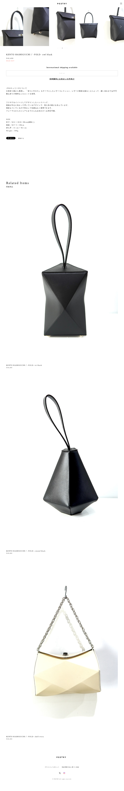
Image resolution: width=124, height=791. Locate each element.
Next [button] (120, 26)
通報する (21, 138)
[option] (36, 26)
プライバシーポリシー (52, 767)
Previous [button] (3, 26)
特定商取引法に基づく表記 (70, 767)
